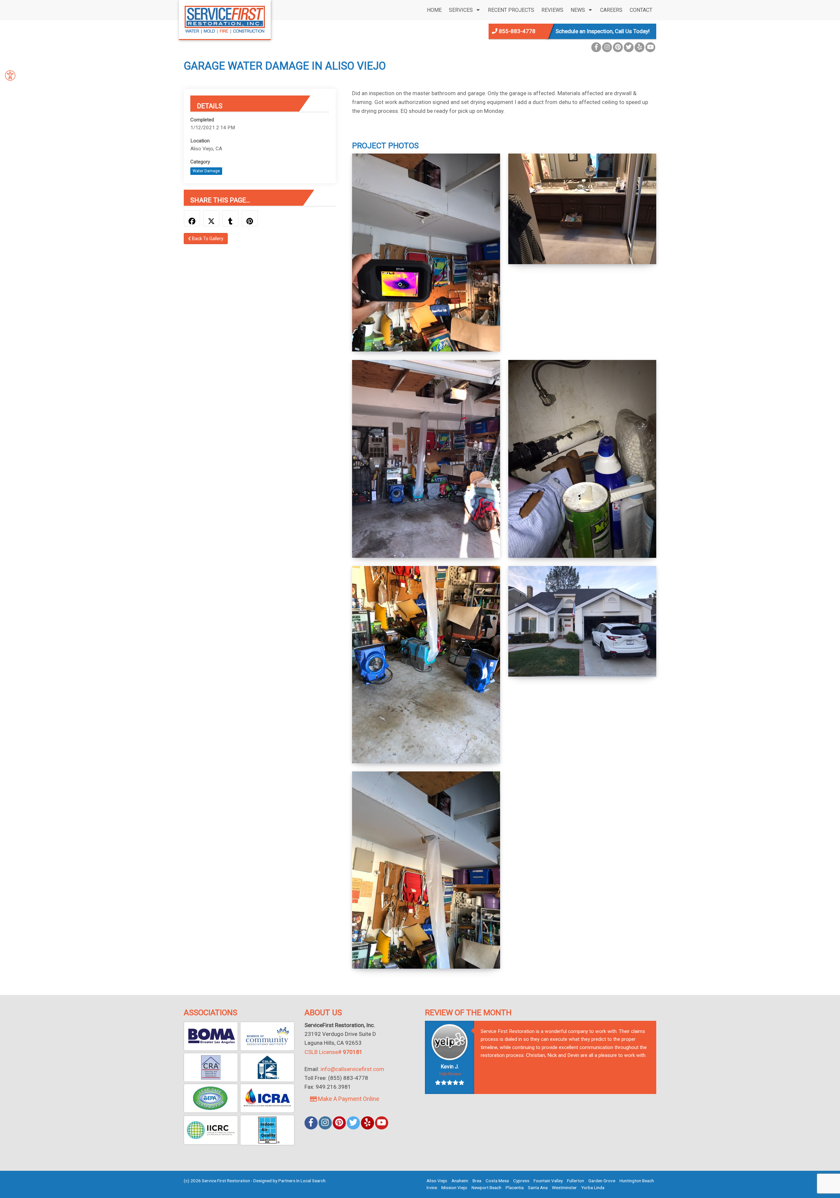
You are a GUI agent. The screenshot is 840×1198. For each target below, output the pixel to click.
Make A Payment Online (348, 1098)
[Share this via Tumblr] (230, 218)
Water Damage (206, 171)
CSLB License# (333, 1052)
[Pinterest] (618, 47)
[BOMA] (211, 1036)
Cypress (521, 1180)
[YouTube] (650, 47)
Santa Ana (538, 1187)
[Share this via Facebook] (192, 218)
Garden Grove (601, 1180)
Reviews (552, 10)
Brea (476, 1180)
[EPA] (211, 1098)
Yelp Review (449, 1073)
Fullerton (575, 1180)
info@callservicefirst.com (352, 1069)
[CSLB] (267, 1067)
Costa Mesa (497, 1180)
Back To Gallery (207, 238)
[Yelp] (639, 47)
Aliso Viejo (437, 1180)
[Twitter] (629, 47)
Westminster (564, 1187)
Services (461, 10)
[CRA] (211, 1067)
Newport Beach (486, 1187)
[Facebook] (596, 47)
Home (434, 10)
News (578, 10)
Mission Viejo (454, 1187)
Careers (611, 10)
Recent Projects (511, 10)
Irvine (432, 1187)
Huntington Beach (637, 1180)
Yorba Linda (592, 1187)
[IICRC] (211, 1130)
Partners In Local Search (302, 1180)
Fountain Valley (548, 1180)
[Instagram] (607, 47)
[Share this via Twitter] (211, 218)
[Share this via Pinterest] (250, 218)
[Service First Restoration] (225, 19)
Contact (641, 10)
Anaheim (460, 1180)
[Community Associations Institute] (267, 1036)
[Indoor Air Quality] (267, 1130)
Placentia (515, 1187)
